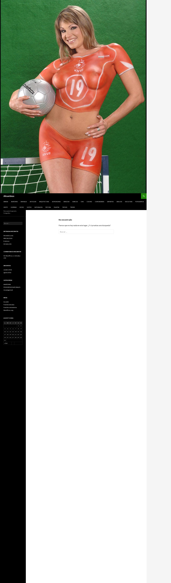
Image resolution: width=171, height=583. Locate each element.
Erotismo (6, 241)
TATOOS (64, 207)
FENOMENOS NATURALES (11, 287)
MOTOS (29, 207)
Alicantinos (8, 196)
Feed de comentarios (10, 307)
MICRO (22, 207)
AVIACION (66, 201)
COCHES (89, 201)
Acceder (6, 302)
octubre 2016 (7, 270)
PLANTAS (56, 207)
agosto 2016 (7, 272)
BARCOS (75, 201)
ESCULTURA (128, 201)
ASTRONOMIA (56, 201)
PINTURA (48, 207)
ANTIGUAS (33, 201)
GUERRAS (14, 207)
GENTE (5, 207)
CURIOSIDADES (99, 201)
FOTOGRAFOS (139, 201)
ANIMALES (24, 201)
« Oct (5, 343)
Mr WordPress (8, 256)
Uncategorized (8, 290)
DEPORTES (110, 201)
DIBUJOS (119, 201)
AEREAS (5, 201)
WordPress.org (8, 310)
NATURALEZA (38, 207)
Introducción (7, 244)
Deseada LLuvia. (8, 235)
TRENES (72, 207)
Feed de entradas (8, 305)
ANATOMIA (14, 201)
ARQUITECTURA (44, 201)
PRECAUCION (7, 238)
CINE (82, 201)
